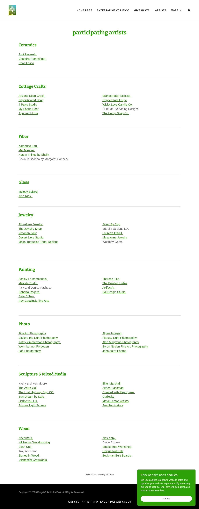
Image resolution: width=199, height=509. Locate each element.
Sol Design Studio (114, 292)
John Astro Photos (114, 350)
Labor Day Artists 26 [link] (115, 502)
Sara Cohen (27, 296)
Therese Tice (110, 278)
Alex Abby (109, 438)
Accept (166, 498)
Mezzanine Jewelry (114, 237)
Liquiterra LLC (28, 401)
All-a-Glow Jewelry (31, 224)
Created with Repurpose (118, 392)
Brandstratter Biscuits (116, 95)
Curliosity (108, 396)
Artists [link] (160, 10)
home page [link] (84, 10)
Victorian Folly (28, 233)
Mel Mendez (27, 150)
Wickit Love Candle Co (117, 104)
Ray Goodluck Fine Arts (34, 300)
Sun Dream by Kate (32, 396)
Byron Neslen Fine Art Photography (125, 346)
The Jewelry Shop (30, 228)
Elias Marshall (111, 383)
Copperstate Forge (114, 100)
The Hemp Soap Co (115, 113)
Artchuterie (26, 438)
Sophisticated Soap (31, 100)
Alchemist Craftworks (33, 459)
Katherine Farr (28, 146)
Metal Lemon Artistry (115, 401)
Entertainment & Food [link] (113, 10)
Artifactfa (108, 287)
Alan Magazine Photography (120, 342)
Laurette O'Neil (112, 233)
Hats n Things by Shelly (34, 154)
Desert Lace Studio (31, 237)
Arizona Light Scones (32, 405)
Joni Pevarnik (28, 54)
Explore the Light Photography (38, 337)
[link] (12, 10)
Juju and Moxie (28, 113)
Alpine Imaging (112, 333)
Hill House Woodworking (34, 442)
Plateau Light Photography (119, 337)
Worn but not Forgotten (34, 346)
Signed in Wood (29, 455)
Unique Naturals (112, 451)
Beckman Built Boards (117, 455)
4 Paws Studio (28, 104)
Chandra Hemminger (32, 58)
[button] (176, 10)
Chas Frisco (26, 63)
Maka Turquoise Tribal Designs (38, 241)
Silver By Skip (111, 224)
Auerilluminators (112, 405)
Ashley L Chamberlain (33, 278)
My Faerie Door (29, 108)
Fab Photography (30, 350)
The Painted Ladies (114, 283)
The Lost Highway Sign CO (36, 392)
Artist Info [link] (90, 502)
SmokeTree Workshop (116, 446)
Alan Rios (25, 196)
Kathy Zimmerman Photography (40, 342)
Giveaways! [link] (142, 10)
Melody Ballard (28, 191)
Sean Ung (25, 446)
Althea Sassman (113, 387)
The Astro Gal (27, 387)
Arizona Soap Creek (32, 95)
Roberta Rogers (29, 292)
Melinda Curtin (28, 283)
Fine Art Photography (32, 333)
